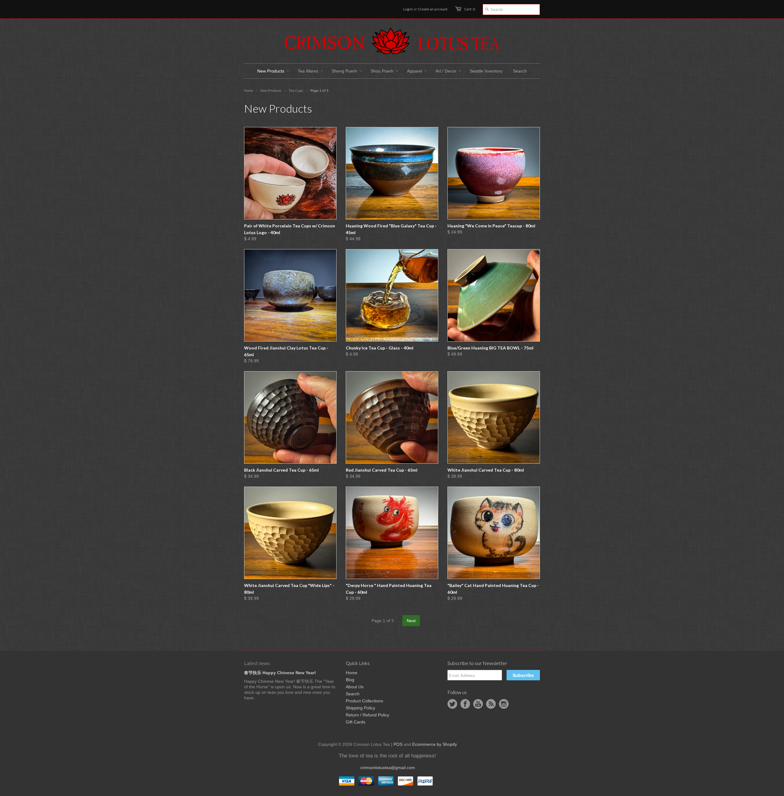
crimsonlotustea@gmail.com (387, 767)
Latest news (257, 663)
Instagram (504, 704)
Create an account (432, 9)
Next (411, 620)
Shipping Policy (360, 707)
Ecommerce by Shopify (434, 744)
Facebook (465, 704)
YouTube (478, 704)
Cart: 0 (469, 9)
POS (398, 744)
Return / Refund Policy (367, 714)
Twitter (452, 704)
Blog (350, 679)
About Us (355, 686)
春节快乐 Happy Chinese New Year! (280, 672)
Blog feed (491, 704)
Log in (408, 9)
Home (351, 672)
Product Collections (364, 700)
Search (353, 693)
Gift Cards (355, 721)
